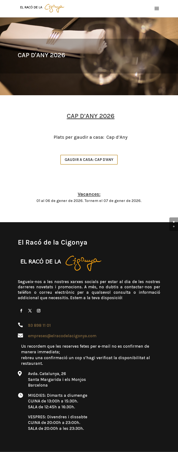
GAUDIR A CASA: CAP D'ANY (89, 159)
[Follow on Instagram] (38, 310)
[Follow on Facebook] (21, 310)
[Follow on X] (29, 310)
